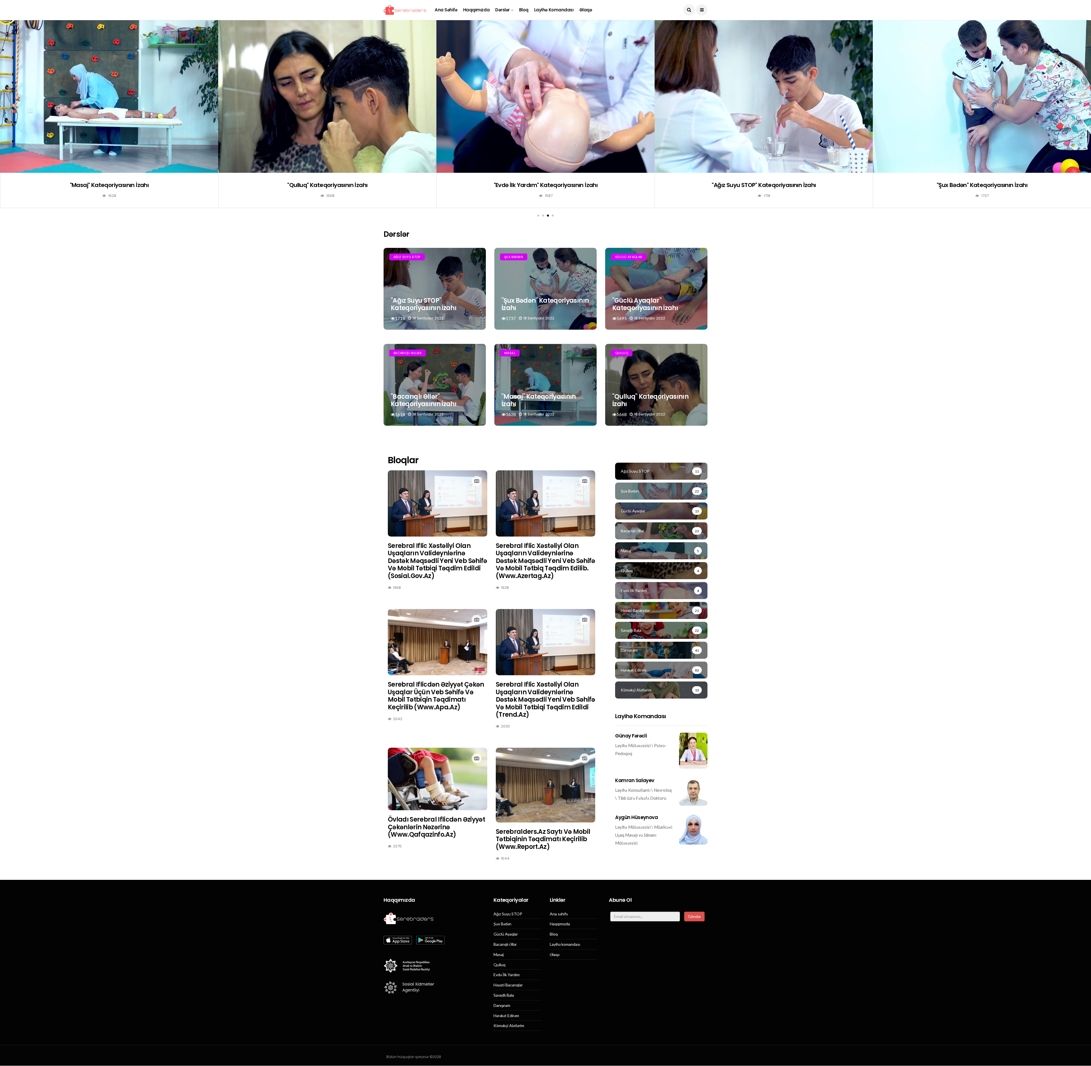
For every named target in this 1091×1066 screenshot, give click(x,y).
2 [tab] (543, 216)
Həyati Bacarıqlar (508, 985)
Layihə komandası (554, 10)
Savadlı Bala (504, 995)
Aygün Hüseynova (636, 817)
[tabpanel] (982, 118)
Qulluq (621, 353)
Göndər (694, 916)
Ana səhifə (446, 10)
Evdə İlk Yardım (507, 975)
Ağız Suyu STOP (406, 257)
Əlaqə (585, 10)
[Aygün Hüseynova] (693, 829)
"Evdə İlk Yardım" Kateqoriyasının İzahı (982, 185)
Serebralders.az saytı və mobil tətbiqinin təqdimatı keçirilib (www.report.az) (543, 839)
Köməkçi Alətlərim (509, 1025)
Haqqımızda (476, 10)
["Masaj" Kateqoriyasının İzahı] (545, 96)
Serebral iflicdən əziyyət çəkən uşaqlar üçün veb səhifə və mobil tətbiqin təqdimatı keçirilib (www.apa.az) (436, 695)
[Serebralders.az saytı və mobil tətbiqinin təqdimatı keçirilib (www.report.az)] (545, 785)
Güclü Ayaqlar (628, 257)
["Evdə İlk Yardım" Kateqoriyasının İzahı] (982, 96)
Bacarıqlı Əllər (407, 353)
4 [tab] (553, 216)
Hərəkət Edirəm (506, 1015)
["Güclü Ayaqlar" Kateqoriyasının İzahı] (109, 96)
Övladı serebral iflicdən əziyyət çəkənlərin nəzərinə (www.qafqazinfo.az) (436, 827)
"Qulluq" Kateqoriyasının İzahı (764, 185)
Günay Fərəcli (631, 735)
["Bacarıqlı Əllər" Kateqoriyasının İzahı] (327, 96)
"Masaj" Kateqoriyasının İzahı (545, 185)
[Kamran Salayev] (693, 791)
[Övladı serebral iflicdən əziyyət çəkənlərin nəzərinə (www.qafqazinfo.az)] (437, 779)
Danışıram (502, 1005)
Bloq (523, 10)
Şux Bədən (513, 257)
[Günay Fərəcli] (693, 751)
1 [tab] (538, 216)
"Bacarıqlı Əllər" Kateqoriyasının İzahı (328, 185)
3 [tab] (548, 216)
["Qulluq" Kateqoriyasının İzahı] (764, 96)
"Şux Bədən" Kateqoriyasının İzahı (545, 304)
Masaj (509, 353)
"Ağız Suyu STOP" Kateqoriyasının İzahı (423, 304)
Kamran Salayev (634, 780)
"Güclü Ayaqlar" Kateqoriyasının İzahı (109, 185)
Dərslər (502, 10)
